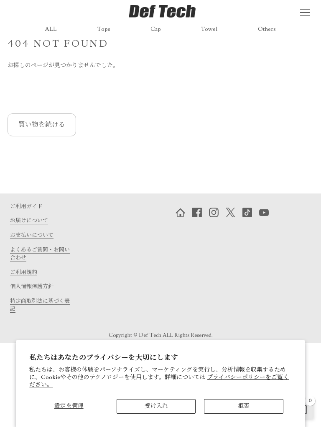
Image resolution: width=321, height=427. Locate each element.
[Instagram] (214, 212)
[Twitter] (230, 212)
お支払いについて (32, 235)
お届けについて (29, 220)
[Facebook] (197, 212)
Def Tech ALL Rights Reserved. (176, 335)
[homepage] (180, 212)
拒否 (244, 406)
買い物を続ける (41, 125)
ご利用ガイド (26, 206)
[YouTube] (264, 212)
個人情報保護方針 (32, 286)
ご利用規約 (23, 272)
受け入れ (156, 406)
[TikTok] (247, 212)
